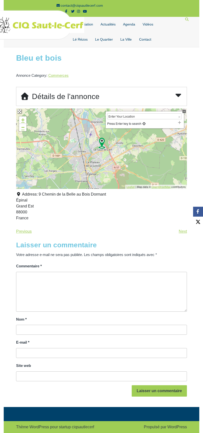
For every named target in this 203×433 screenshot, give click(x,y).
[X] (198, 222)
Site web (23, 365)
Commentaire (29, 266)
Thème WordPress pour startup (43, 427)
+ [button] (23, 120)
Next (183, 231)
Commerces (58, 75)
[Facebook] (198, 212)
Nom (21, 319)
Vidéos (148, 24)
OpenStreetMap (161, 187)
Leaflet (131, 187)
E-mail (22, 342)
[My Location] (143, 123)
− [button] (23, 127)
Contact (145, 39)
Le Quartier (104, 39)
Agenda (129, 24)
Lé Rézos (80, 39)
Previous (24, 231)
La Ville (126, 39)
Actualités (108, 24)
